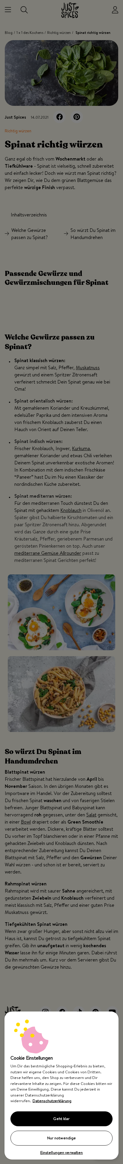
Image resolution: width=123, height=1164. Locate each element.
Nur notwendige (61, 1138)
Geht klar (61, 1118)
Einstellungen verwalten (61, 1152)
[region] (61, 1085)
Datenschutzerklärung (52, 1100)
